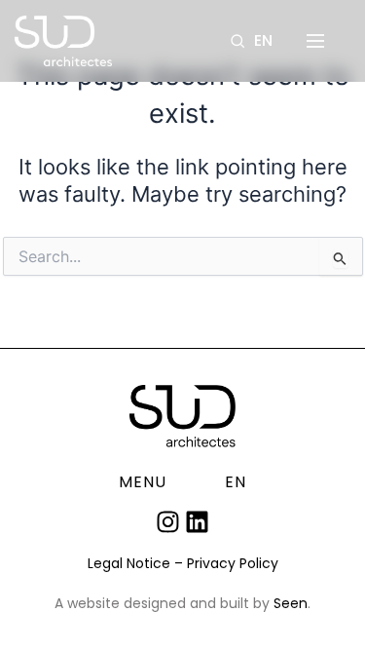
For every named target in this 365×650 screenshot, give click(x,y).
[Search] (237, 41)
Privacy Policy (232, 563)
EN (263, 41)
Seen (291, 603)
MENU (142, 482)
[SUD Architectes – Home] (63, 41)
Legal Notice (129, 563)
